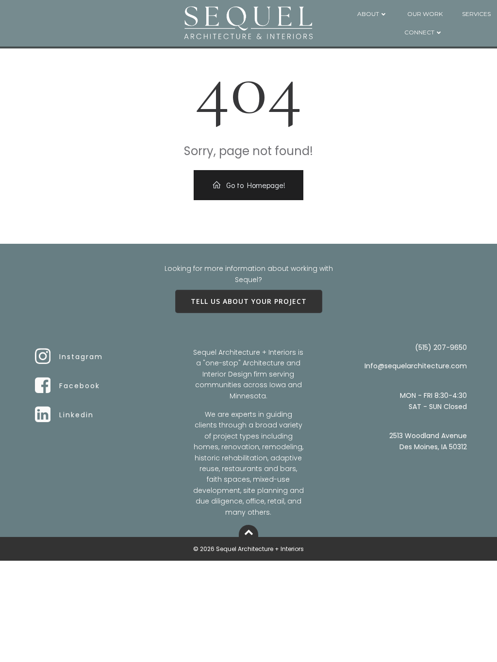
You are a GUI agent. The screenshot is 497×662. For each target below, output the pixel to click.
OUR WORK (425, 13)
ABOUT (368, 13)
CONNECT (419, 32)
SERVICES (476, 13)
